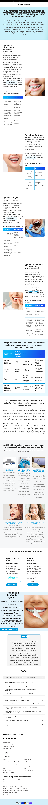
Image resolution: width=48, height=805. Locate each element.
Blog (4, 768)
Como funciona (27, 759)
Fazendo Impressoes (29, 766)
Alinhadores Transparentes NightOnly (11, 779)
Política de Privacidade (8, 766)
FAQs (25, 764)
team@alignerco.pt (7, 748)
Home (4, 759)
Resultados (26, 761)
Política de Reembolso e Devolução (11, 761)
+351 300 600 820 (7, 750)
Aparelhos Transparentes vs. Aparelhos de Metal (14, 786)
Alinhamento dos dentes (8, 784)
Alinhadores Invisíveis (8, 782)
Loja (25, 768)
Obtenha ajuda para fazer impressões (12, 764)
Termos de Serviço (28, 770)
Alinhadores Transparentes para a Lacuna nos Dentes (15, 790)
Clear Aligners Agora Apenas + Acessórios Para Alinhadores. (24, 1)
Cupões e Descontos (8, 770)
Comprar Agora (12, 584)
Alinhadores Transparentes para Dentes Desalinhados (15, 788)
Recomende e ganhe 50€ (9, 772)
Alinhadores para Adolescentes (10, 792)
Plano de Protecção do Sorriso (10, 794)
